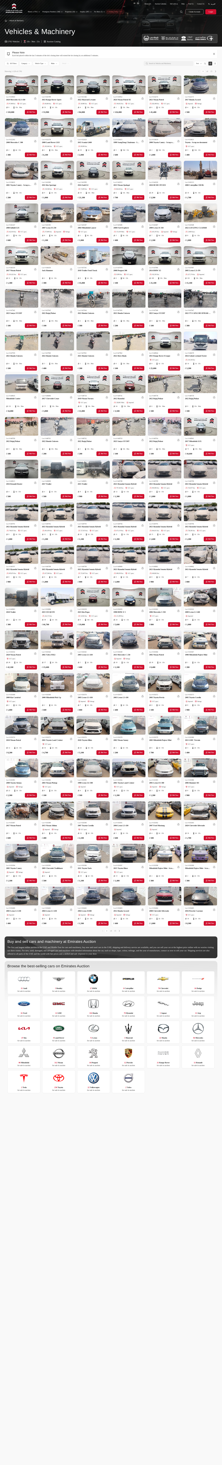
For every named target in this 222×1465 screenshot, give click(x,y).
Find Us (190, 4)
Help (183, 4)
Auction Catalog (52, 41)
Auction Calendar (160, 4)
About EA (147, 4)
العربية (213, 4)
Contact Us (200, 4)
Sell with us (174, 4)
